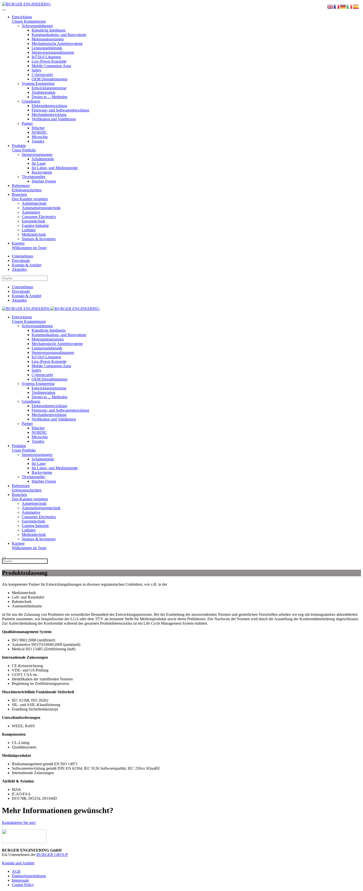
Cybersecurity (42, 75)
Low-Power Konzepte (49, 61)
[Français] (337, 6)
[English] (330, 6)
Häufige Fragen (44, 181)
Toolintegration (43, 92)
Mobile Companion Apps (51, 66)
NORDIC (39, 132)
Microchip (40, 137)
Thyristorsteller (33, 177)
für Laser (39, 163)
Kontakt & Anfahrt (26, 265)
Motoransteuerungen (48, 39)
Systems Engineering (38, 83)
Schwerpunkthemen (37, 26)
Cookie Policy (23, 885)
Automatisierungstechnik (41, 208)
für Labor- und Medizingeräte (55, 168)
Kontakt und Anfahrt (18, 863)
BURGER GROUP (52, 855)
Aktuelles (19, 269)
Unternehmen (22, 256)
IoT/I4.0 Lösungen (46, 57)
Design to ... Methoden (49, 97)
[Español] (356, 6)
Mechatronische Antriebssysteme (57, 43)
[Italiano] (349, 6)
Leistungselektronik (47, 48)
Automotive (31, 212)
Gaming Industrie (35, 225)
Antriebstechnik (34, 203)
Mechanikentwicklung (49, 114)
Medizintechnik (34, 234)
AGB (16, 871)
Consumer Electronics (39, 217)
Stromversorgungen (37, 154)
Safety (36, 70)
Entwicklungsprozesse (49, 88)
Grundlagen (31, 101)
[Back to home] (26, 4)
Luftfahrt (29, 230)
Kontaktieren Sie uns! (19, 822)
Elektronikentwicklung (49, 106)
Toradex (38, 141)
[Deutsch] (343, 6)
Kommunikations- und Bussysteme (59, 35)
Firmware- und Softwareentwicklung (60, 110)
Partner (27, 123)
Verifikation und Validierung (54, 119)
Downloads (21, 260)
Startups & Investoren (39, 239)
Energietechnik (33, 221)
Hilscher (38, 128)
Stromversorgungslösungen (53, 52)
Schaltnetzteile (43, 159)
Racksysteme (42, 172)
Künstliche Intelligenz (49, 30)
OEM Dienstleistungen (49, 79)
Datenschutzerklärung (29, 876)
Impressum (20, 880)
